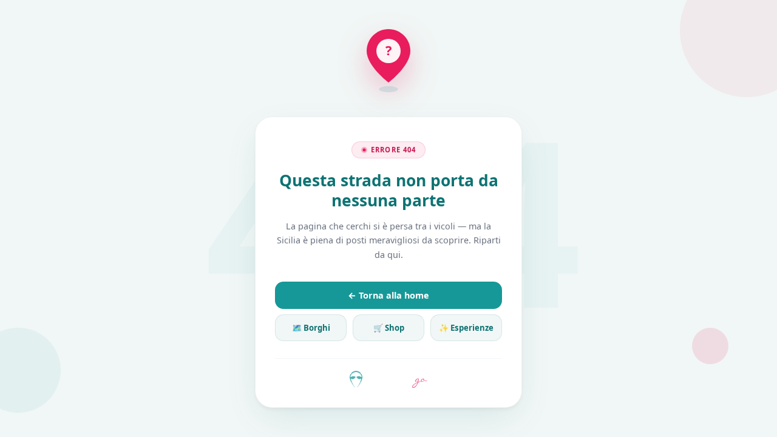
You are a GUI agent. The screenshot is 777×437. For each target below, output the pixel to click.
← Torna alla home (388, 295)
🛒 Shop (388, 327)
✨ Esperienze (466, 327)
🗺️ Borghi (311, 327)
